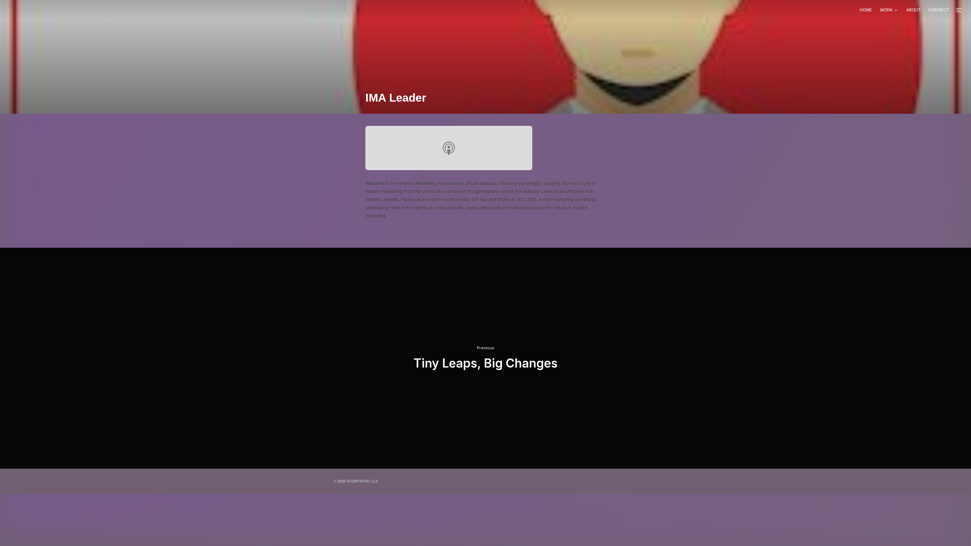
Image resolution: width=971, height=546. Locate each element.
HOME (866, 10)
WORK (886, 10)
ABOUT (913, 10)
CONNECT (939, 10)
